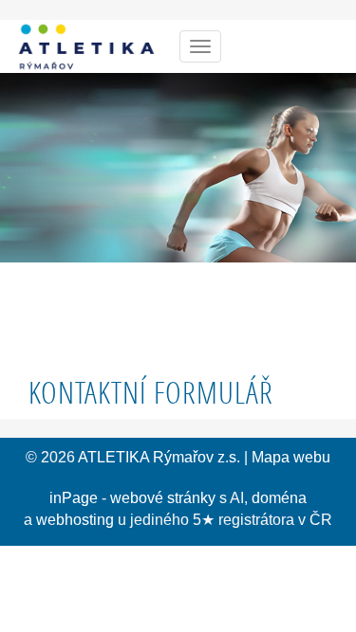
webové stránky (162, 498)
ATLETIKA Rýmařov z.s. (159, 457)
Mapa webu (291, 457)
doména (279, 498)
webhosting (75, 520)
